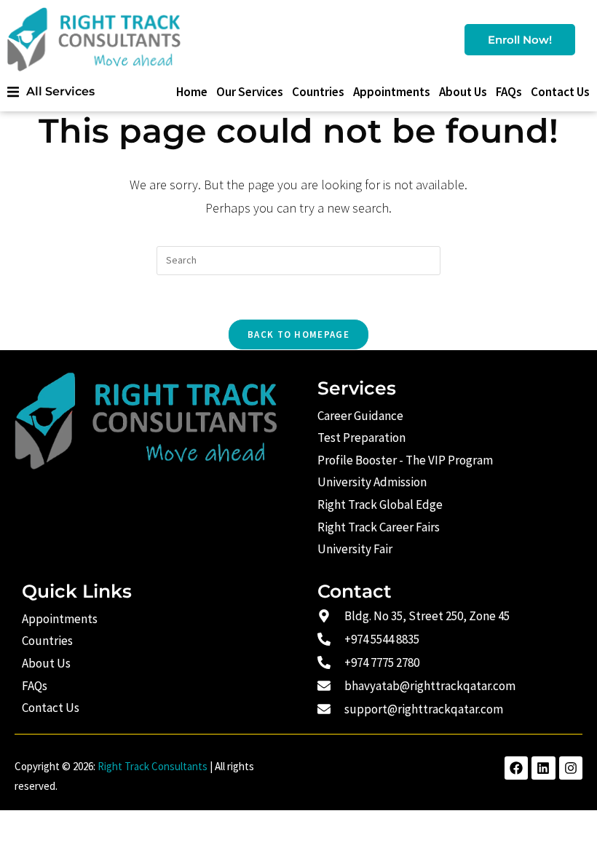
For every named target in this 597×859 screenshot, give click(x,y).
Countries (318, 92)
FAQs (509, 92)
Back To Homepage (298, 334)
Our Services (249, 92)
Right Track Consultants (152, 766)
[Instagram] (570, 768)
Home (191, 92)
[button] (51, 91)
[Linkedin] (543, 768)
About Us (463, 92)
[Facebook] (516, 768)
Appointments (391, 92)
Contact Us (560, 92)
